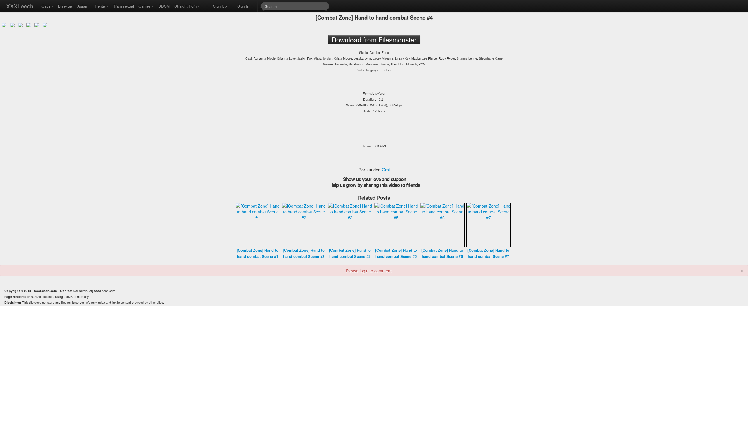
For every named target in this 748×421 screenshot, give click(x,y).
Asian (82, 6)
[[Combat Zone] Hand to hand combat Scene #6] (442, 224)
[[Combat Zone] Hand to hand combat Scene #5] (396, 224)
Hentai (100, 6)
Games (144, 6)
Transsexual (123, 6)
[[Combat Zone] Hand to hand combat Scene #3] (350, 224)
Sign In (243, 6)
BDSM (164, 6)
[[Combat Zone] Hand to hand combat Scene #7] (488, 224)
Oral (386, 169)
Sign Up (220, 6)
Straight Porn (185, 6)
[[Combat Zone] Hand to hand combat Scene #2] (304, 224)
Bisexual (65, 6)
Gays (46, 6)
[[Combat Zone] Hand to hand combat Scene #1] (258, 224)
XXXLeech (19, 6)
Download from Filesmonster (374, 32)
